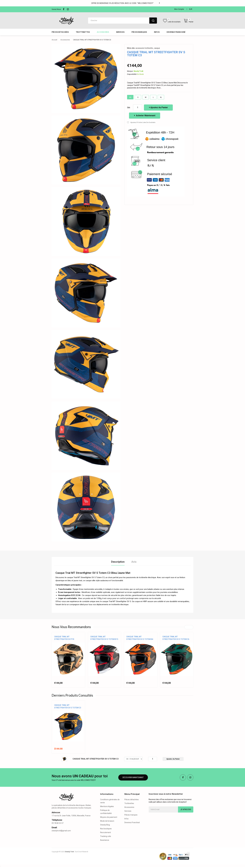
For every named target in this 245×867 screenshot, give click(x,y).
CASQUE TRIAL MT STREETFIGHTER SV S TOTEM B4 (139, 638)
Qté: (128, 108)
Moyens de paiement (108, 817)
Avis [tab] (134, 561)
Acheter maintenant (145, 115)
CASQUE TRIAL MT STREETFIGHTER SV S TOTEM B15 (104, 638)
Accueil (54, 40)
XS (130, 97)
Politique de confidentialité (106, 811)
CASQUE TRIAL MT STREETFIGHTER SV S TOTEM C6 (175, 638)
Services (127, 811)
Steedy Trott (138, 71)
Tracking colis (105, 836)
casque (157, 48)
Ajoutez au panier (159, 107)
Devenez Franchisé (132, 822)
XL (161, 97)
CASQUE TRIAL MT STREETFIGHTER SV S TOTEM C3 (67, 706)
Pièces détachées (131, 800)
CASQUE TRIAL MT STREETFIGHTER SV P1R (64, 638)
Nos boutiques (106, 829)
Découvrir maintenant (133, 777)
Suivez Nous (56, 9)
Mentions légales (107, 806)
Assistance (104, 840)
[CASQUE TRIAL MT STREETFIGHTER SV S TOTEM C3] (64, 759)
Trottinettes (129, 803)
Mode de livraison (107, 821)
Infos (126, 819)
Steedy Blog (105, 825)
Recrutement (105, 832)
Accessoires (65, 40)
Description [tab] (118, 561)
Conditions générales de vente (110, 801)
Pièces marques (130, 815)
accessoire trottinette (144, 48)
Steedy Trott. (69, 852)
